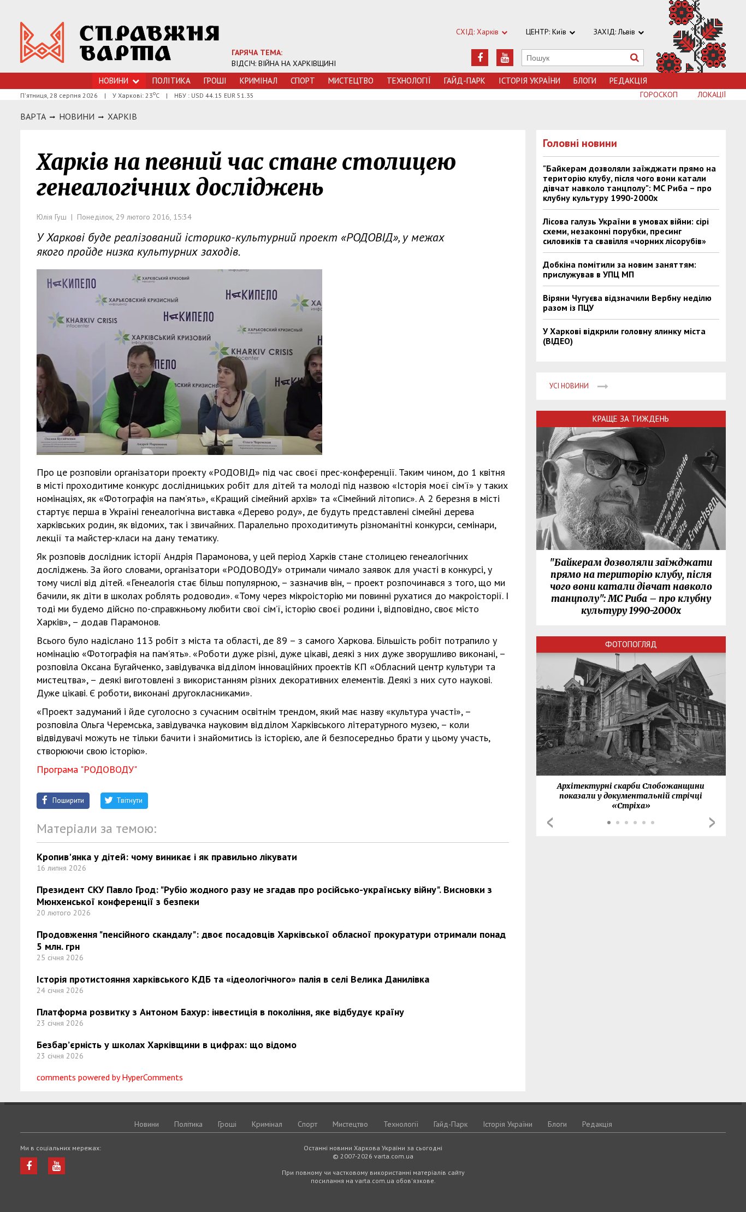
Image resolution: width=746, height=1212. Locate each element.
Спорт (303, 80)
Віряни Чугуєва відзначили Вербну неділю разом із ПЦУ (627, 302)
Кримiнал (258, 80)
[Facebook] (479, 57)
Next (712, 822)
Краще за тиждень (631, 418)
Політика (171, 80)
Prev (550, 822)
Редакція (628, 80)
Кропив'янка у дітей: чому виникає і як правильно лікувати (167, 856)
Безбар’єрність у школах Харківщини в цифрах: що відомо (167, 1044)
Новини (113, 80)
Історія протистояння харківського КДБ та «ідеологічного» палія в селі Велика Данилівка (233, 979)
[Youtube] (504, 57)
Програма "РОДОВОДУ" (87, 769)
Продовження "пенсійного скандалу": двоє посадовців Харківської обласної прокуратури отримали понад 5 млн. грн (271, 940)
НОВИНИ (76, 116)
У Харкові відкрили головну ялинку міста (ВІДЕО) (624, 336)
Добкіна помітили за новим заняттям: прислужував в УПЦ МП (619, 269)
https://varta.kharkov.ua (120, 42)
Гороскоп (659, 94)
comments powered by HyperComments (110, 1077)
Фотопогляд (631, 644)
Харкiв (122, 116)
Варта (33, 116)
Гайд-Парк (465, 80)
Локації (712, 94)
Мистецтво (351, 80)
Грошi (215, 80)
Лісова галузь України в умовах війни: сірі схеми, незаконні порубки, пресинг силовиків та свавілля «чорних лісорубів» (626, 231)
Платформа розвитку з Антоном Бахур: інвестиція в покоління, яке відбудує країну (220, 1012)
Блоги (584, 80)
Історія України (529, 80)
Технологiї (409, 80)
